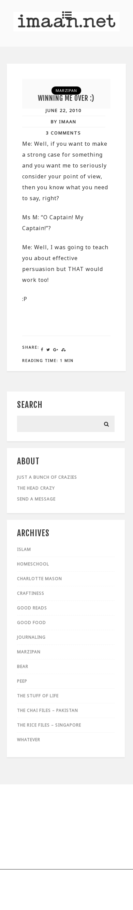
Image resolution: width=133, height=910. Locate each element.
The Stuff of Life (38, 696)
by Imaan (63, 121)
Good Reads (32, 608)
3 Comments (63, 133)
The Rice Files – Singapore (49, 725)
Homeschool (33, 564)
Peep (22, 681)
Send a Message (36, 499)
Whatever (28, 740)
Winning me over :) (66, 98)
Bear (22, 666)
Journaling (31, 637)
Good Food (31, 622)
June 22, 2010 (64, 110)
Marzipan (66, 90)
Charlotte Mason (39, 578)
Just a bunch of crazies (47, 477)
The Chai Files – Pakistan (47, 710)
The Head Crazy (36, 488)
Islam (24, 549)
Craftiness (30, 593)
